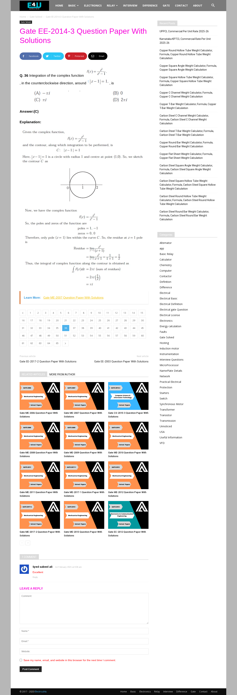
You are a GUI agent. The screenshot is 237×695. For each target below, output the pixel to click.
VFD (162, 443)
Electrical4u (41, 691)
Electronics (93, 5)
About (197, 5)
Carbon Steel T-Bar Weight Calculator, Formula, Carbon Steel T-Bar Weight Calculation (187, 133)
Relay (111, 5)
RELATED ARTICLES (33, 374)
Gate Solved (36, 16)
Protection (166, 387)
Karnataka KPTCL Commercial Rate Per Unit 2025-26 (185, 40)
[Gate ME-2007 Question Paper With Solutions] (84, 396)
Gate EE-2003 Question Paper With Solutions (121, 361)
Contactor (166, 276)
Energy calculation (170, 326)
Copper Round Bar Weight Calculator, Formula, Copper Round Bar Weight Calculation (186, 144)
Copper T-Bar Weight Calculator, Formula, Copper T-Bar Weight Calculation (188, 106)
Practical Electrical (170, 382)
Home (59, 5)
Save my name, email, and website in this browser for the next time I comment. (70, 660)
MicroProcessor (169, 365)
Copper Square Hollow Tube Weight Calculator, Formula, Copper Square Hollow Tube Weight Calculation (186, 81)
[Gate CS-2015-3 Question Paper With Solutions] (128, 396)
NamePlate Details (171, 370)
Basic (72, 5)
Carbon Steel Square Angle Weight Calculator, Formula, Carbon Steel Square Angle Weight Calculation (186, 169)
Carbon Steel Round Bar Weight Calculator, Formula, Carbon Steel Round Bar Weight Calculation (184, 215)
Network (165, 376)
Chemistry (166, 265)
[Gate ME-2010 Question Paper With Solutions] (128, 435)
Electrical (165, 293)
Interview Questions (171, 359)
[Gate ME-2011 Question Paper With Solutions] (40, 475)
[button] (212, 6)
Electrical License (170, 315)
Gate (166, 5)
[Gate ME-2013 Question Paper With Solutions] (84, 515)
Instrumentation (169, 354)
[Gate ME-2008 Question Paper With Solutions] (40, 435)
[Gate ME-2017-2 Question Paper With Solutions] (40, 515)
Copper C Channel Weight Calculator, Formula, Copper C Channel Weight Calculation (186, 94)
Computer (166, 270)
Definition (165, 281)
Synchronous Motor (171, 404)
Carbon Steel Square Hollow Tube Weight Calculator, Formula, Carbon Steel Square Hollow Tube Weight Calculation (188, 184)
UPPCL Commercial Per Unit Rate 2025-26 (184, 31)
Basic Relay (166, 254)
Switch (163, 398)
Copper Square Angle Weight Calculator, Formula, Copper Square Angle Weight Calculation (188, 67)
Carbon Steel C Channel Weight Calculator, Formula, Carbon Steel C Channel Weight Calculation (184, 119)
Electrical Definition (171, 304)
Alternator (166, 243)
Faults (163, 332)
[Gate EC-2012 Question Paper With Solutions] (128, 515)
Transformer (167, 409)
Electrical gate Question (174, 309)
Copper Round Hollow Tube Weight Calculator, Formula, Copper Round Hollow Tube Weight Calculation (186, 54)
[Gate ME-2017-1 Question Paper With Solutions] (84, 475)
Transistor (166, 415)
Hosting (164, 343)
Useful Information (171, 437)
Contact (181, 5)
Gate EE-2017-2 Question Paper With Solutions (48, 361)
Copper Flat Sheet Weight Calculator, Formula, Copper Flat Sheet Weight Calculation (186, 155)
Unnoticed (166, 426)
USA (162, 432)
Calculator (166, 259)
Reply (35, 577)
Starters (164, 393)
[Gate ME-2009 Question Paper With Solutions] (84, 435)
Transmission (168, 420)
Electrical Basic (168, 298)
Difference (150, 5)
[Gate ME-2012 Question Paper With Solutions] (128, 475)
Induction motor (169, 348)
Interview (130, 5)
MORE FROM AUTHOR (62, 374)
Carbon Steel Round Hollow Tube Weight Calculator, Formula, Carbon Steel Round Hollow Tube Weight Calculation (187, 200)
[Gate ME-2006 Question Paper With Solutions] (40, 396)
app (162, 248)
